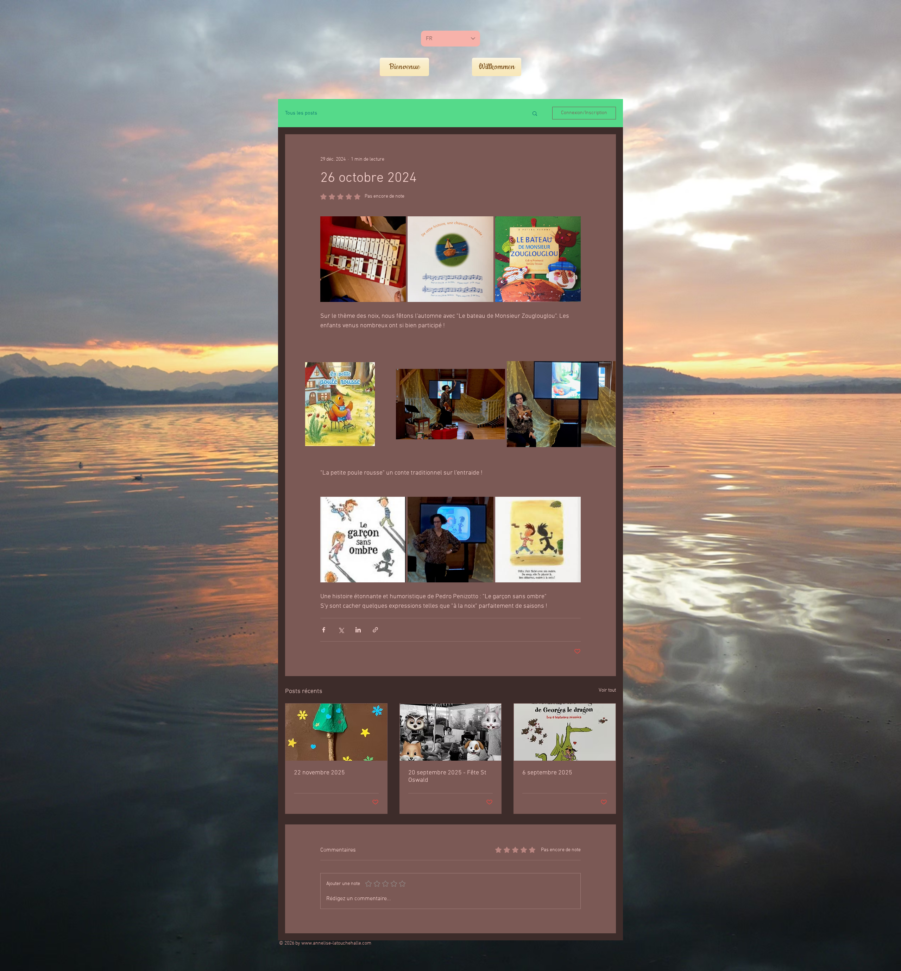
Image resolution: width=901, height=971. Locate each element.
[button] (534, 113)
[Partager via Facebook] (323, 629)
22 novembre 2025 (319, 773)
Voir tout (607, 690)
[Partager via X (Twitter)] (341, 629)
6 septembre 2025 (547, 773)
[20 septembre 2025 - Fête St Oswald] (451, 732)
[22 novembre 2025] (336, 732)
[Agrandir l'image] (363, 259)
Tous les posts (301, 113)
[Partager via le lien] (375, 629)
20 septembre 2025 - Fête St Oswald (447, 776)
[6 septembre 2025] (565, 732)
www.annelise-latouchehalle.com (336, 943)
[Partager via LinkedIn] (358, 629)
